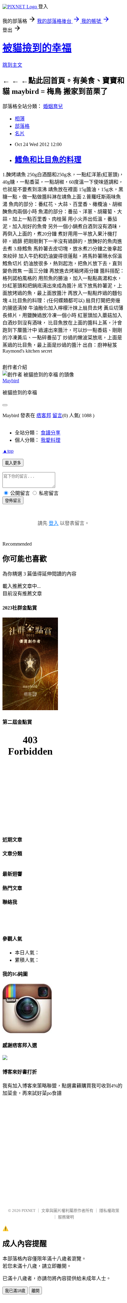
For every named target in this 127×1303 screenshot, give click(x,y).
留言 (57, 415)
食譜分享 (50, 432)
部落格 (22, 126)
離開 (35, 1290)
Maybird (10, 380)
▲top (8, 451)
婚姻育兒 (53, 106)
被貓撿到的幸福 (37, 47)
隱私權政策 (109, 1210)
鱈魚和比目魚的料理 (48, 160)
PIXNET (28, 1210)
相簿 (20, 118)
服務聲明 (66, 1217)
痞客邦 (43, 415)
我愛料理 (50, 440)
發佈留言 (13, 500)
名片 (20, 133)
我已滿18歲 (15, 1290)
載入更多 (13, 463)
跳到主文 (12, 65)
